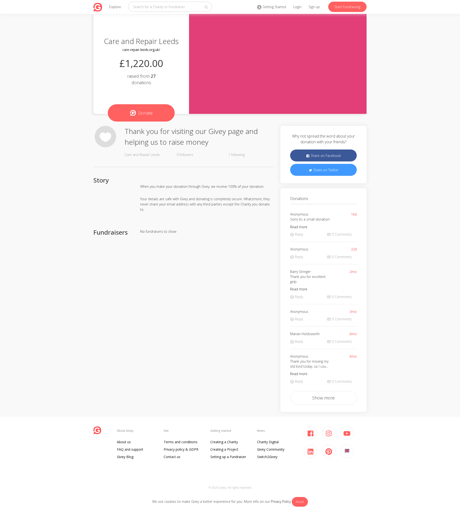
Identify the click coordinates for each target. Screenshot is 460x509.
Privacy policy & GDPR (181, 449)
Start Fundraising (347, 7)
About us (124, 442)
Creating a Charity (224, 442)
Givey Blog (125, 456)
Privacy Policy (281, 501)
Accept (300, 502)
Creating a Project (224, 449)
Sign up (314, 7)
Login (297, 7)
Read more (298, 227)
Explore (115, 7)
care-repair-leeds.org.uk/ (141, 49)
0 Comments (341, 234)
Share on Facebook (325, 155)
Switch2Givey (267, 456)
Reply (298, 234)
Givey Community (270, 449)
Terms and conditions (180, 442)
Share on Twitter (325, 170)
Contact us (172, 456)
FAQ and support (130, 449)
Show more (323, 398)
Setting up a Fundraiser (228, 456)
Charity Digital (268, 442)
